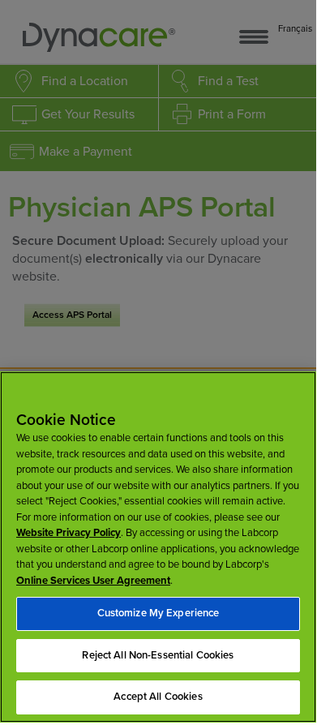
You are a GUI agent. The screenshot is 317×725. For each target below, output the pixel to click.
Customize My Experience (158, 613)
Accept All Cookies (158, 696)
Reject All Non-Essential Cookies (157, 655)
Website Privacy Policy (68, 532)
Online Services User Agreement (93, 580)
